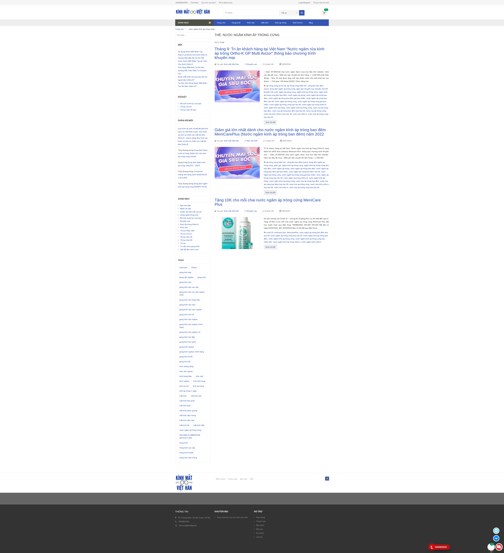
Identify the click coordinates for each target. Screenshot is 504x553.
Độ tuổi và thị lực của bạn (190, 103)
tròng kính (183, 443)
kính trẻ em (184, 386)
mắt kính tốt (184, 425)
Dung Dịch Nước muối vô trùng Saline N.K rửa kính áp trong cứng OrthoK (193, 153)
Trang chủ (221, 23)
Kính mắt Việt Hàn (231, 64)
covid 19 (269, 232)
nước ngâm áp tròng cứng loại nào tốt (285, 105)
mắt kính (183, 396)
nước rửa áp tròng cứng (316, 111)
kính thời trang (199, 381)
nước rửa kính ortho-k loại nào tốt (278, 114)
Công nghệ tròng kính (189, 215)
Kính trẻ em (298, 23)
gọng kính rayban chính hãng (191, 352)
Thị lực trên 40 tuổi (321, 3)
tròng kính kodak (186, 453)
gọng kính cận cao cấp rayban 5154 (192, 293)
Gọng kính (236, 23)
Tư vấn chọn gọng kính (190, 246)
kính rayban (184, 381)
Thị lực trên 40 (186, 237)
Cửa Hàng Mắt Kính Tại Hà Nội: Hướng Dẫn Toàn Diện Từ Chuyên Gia (192, 70)
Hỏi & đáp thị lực (225, 3)
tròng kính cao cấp (187, 448)
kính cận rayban (186, 371)
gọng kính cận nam (187, 305)
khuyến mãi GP (321, 89)
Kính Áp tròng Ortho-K (189, 224)
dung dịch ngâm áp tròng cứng (282, 89)
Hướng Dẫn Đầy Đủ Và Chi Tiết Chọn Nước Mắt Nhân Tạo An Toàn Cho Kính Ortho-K (192, 61)
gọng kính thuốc (186, 357)
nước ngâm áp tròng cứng (286, 101)
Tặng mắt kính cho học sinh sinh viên (232, 517)
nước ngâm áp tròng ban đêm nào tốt (304, 172)
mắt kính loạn (185, 406)
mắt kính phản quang (188, 411)
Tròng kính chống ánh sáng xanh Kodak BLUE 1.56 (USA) (192, 174)
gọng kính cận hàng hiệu (189, 300)
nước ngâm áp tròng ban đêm (302, 168)
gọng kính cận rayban (188, 319)
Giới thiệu (195, 3)
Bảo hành (260, 525)
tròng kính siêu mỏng (188, 458)
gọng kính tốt (184, 361)
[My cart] (491, 547)
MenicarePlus (292, 232)
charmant (183, 267)
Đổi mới (259, 529)
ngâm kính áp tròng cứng (307, 92)
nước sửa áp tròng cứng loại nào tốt (304, 187)
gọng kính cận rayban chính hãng (191, 325)
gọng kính (202, 277)
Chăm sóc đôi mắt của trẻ (191, 212)
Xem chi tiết (270, 122)
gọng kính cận (185, 282)
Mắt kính (264, 23)
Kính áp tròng (280, 23)
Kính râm (251, 23)
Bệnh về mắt (185, 209)
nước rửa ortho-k (300, 114)
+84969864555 (181, 3)
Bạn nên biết (252, 141)
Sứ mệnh (260, 533)
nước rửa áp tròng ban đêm (307, 181)
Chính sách (232, 479)
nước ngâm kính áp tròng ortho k (286, 242)
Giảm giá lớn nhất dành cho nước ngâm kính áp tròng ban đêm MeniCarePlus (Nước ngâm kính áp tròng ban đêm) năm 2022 (270, 132)
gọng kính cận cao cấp (188, 287)
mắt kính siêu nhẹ (186, 420)
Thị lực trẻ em (186, 107)
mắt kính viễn (198, 425)
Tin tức (183, 243)
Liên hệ (259, 537)
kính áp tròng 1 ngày (188, 391)
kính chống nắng (186, 366)
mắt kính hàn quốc (187, 401)
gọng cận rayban (186, 277)
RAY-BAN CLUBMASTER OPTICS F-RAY (189, 436)
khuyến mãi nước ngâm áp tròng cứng (280, 92)
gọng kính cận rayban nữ (189, 332)
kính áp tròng (198, 386)
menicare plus (280, 232)
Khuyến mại (252, 64)
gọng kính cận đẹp (187, 337)
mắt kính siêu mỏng (187, 415)
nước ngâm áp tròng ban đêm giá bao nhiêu (287, 98)
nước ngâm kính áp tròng (274, 108)
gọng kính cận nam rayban (190, 309)
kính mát (199, 376)
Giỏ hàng (324, 12)
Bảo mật (243, 479)
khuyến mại (309, 89)
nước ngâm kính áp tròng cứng (299, 108)
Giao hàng (260, 517)
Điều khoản (220, 479)
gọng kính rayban (186, 347)
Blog (311, 23)
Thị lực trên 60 (186, 240)
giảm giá (299, 89)
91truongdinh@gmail (187, 525)
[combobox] (289, 12)
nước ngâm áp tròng (296, 95)
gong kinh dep (185, 272)
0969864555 (184, 522)
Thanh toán (261, 521)
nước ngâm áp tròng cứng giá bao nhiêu (298, 175)
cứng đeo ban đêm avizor (297, 162)
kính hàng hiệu (185, 376)
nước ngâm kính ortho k (311, 242)
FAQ (251, 479)
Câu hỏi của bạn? (208, 3)
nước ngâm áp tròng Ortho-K (314, 105)
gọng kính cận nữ (186, 314)
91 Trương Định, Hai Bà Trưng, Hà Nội (194, 518)
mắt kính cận (196, 396)
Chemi (194, 267)
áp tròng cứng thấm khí (297, 86)
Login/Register (304, 3)
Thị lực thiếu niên (187, 231)
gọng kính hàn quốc (187, 342)
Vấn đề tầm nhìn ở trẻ (189, 249)
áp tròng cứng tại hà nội (276, 86)
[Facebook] (327, 479)
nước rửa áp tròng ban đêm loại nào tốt (288, 111)
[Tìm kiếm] (301, 12)
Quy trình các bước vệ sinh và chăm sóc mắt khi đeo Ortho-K (193, 141)
